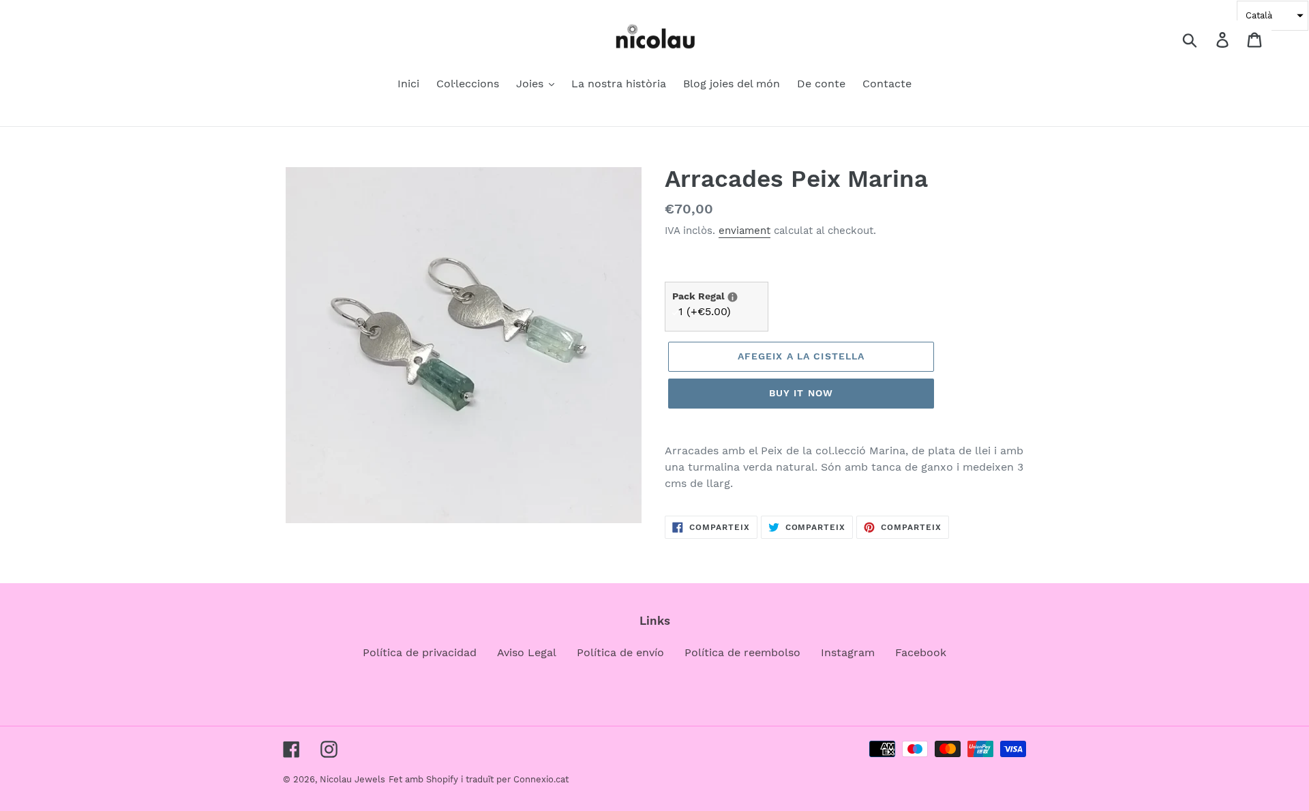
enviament (744, 230)
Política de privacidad (420, 652)
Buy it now (801, 392)
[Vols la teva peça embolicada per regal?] (732, 297)
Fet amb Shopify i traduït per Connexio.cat (479, 779)
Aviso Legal (526, 652)
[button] (1272, 16)
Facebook (920, 652)
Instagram (848, 652)
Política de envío (620, 652)
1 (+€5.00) (704, 311)
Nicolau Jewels (352, 779)
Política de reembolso (742, 652)
